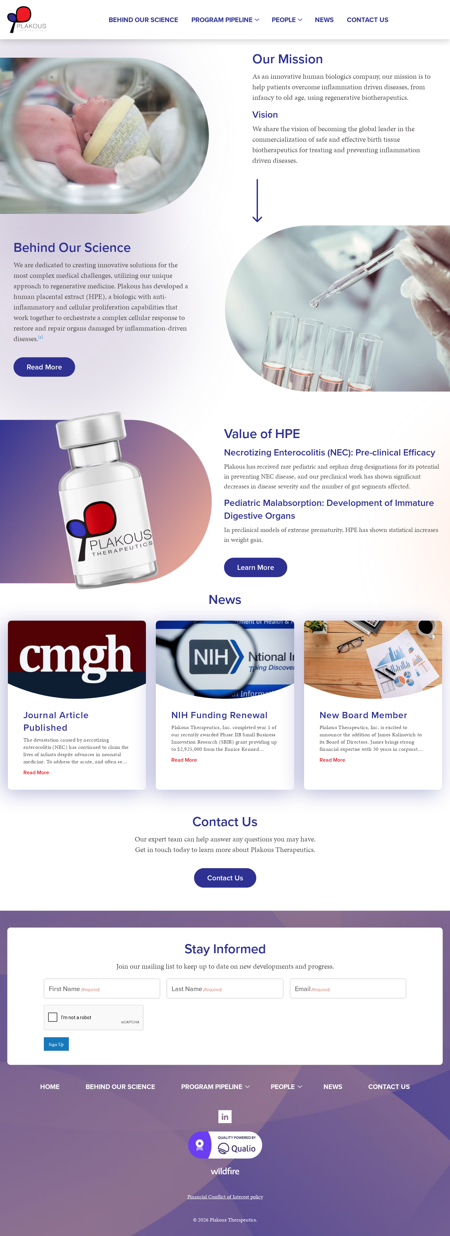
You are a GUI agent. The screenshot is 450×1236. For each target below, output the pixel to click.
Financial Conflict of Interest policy (225, 1196)
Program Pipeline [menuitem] (222, 19)
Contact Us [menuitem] (367, 19)
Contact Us (225, 877)
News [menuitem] (324, 19)
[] (40, 336)
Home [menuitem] (50, 1086)
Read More (51, 367)
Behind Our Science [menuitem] (143, 19)
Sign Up (56, 1044)
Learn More (262, 567)
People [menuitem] (284, 19)
